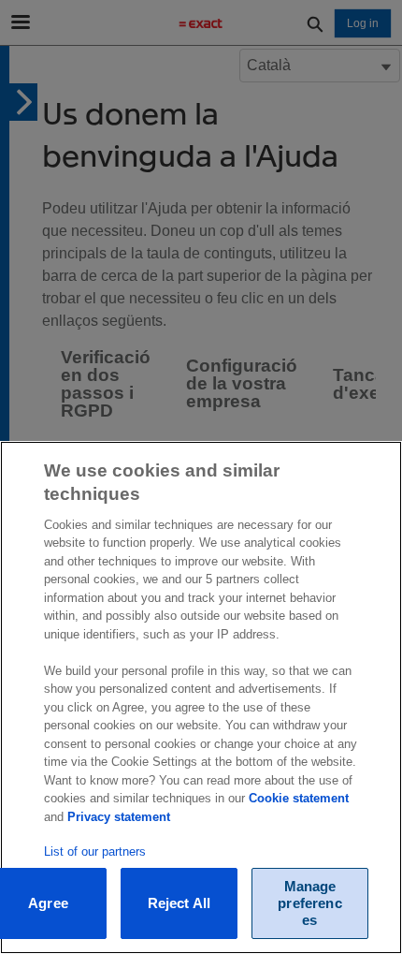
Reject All (179, 903)
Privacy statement (118, 817)
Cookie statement (299, 798)
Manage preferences (309, 903)
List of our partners (95, 851)
